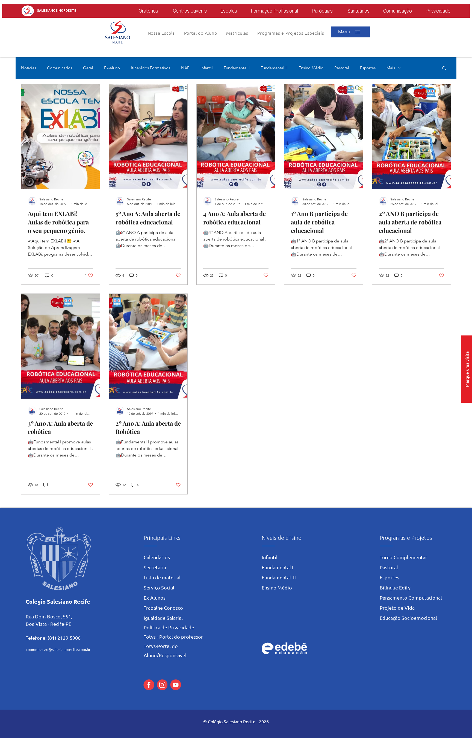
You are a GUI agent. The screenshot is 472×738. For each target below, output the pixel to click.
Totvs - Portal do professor (173, 636)
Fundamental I (237, 67)
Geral (88, 67)
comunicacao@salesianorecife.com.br (58, 649)
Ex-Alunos (155, 597)
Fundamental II (274, 67)
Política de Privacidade (169, 627)
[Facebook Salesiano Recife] (148, 684)
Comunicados (59, 67)
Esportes (368, 67)
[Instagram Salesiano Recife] (162, 684)
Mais (391, 67)
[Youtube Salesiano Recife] (175, 684)
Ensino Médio (311, 67)
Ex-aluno (112, 67)
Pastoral (341, 67)
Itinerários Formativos (150, 67)
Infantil (206, 67)
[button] (200, 32)
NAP (185, 67)
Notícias (28, 67)
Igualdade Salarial (163, 618)
